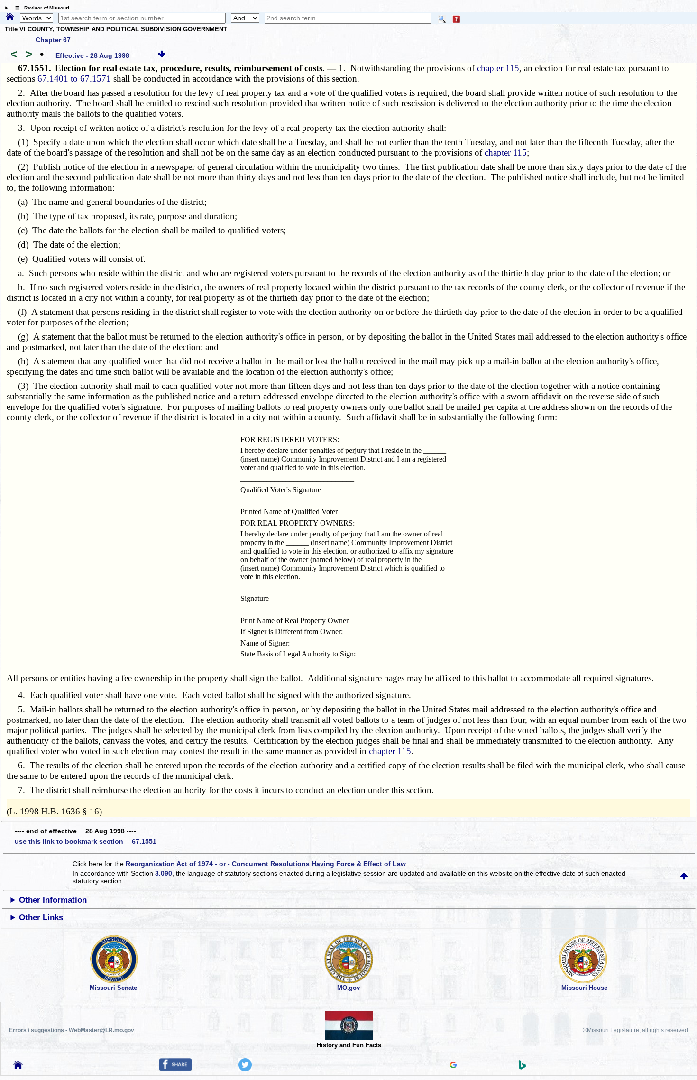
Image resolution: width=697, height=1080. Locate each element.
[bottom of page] (161, 55)
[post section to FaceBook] (175, 1068)
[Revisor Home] (18, 1067)
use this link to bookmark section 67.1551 (85, 841)
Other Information (53, 900)
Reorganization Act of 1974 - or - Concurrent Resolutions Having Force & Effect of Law (266, 864)
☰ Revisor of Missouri (39, 7)
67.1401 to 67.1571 (74, 78)
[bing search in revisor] (522, 1067)
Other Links (41, 917)
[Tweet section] (245, 1069)
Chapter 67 (53, 40)
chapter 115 (498, 68)
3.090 (163, 873)
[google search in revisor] (453, 1066)
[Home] (10, 17)
